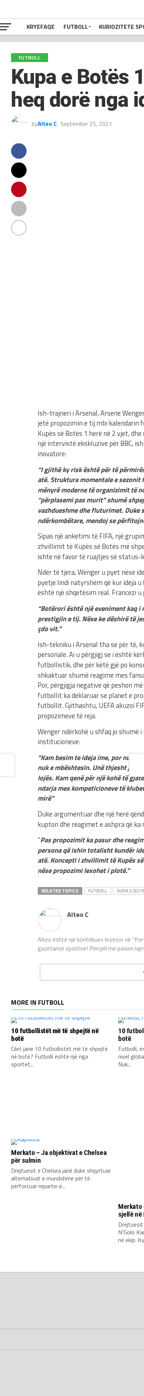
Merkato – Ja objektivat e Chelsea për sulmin (58, 1156)
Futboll (76, 26)
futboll (97, 890)
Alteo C (47, 123)
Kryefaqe (41, 26)
